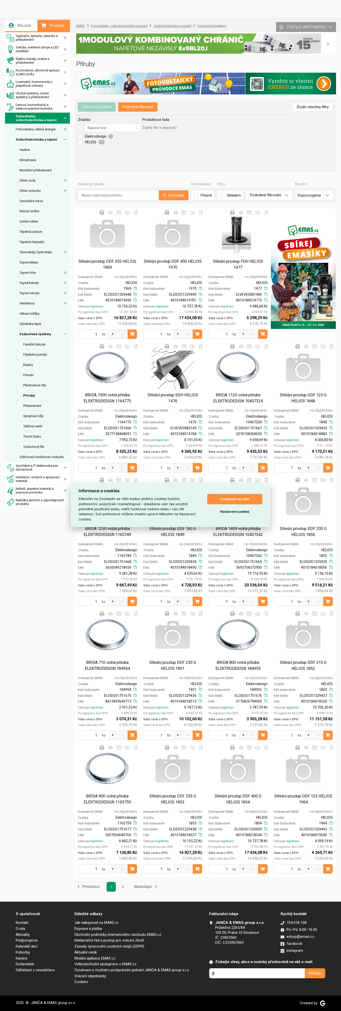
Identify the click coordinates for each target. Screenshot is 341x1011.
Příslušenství (32, 406)
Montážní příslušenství (35, 170)
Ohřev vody (27, 180)
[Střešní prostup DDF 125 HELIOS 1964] (303, 768)
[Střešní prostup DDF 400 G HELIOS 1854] (238, 768)
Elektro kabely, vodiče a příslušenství (32, 60)
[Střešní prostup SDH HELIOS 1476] (172, 367)
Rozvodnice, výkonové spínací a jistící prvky (37, 72)
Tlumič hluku (32, 436)
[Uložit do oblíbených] (119, 212)
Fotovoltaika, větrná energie (35, 129)
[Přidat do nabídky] (136, 212)
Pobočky (23, 952)
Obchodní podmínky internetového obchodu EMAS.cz (117, 934)
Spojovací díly (33, 416)
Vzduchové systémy (35, 334)
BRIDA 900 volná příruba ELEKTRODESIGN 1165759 (107, 799)
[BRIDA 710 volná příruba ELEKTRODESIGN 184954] (107, 634)
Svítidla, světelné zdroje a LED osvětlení (37, 49)
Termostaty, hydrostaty (35, 252)
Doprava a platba (88, 928)
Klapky (28, 365)
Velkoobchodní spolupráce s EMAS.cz (105, 964)
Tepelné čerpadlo (31, 242)
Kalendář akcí (26, 946)
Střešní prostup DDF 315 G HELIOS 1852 (303, 665)
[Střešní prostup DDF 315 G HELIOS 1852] (303, 634)
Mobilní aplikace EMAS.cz (95, 958)
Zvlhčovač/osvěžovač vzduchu (41, 457)
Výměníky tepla (30, 324)
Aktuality (23, 934)
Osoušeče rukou (31, 201)
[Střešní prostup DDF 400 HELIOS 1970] (172, 233)
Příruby (29, 395)
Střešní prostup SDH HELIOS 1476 (173, 398)
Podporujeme (27, 940)
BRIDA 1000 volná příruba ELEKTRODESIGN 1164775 (107, 398)
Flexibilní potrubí (35, 354)
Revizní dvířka (29, 211)
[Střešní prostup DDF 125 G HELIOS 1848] (303, 367)
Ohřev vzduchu (30, 191)
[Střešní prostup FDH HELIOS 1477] (238, 233)
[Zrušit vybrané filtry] (80, 128)
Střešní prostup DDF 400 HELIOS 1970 (173, 264)
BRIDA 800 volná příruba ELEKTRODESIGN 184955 (238, 665)
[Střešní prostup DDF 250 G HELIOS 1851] (172, 634)
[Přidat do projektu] (127, 212)
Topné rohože (29, 293)
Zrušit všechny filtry (313, 107)
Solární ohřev (28, 221)
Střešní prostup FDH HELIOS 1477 (238, 264)
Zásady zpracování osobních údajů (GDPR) (109, 946)
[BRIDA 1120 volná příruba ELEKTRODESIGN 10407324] (238, 367)
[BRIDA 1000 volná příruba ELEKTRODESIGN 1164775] (107, 367)
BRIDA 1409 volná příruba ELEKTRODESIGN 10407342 (238, 531)
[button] (328, 43)
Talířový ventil (32, 426)
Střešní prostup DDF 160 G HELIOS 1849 (172, 531)
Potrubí (28, 375)
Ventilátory (27, 303)
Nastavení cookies (234, 511)
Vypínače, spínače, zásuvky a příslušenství (37, 37)
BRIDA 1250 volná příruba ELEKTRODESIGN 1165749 (107, 531)
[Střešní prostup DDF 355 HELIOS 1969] (107, 233)
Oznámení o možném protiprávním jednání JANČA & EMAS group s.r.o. (132, 970)
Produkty (57, 25)
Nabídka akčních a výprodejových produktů (40, 502)
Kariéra (21, 958)
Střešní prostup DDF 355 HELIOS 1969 (107, 264)
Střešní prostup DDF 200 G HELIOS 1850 (303, 531)
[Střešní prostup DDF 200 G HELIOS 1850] (303, 501)
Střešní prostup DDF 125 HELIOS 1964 (303, 799)
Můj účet (24, 25)
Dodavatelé (25, 964)
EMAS (80, 26)
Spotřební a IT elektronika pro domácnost (37, 467)
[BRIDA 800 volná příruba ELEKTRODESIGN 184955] (238, 634)
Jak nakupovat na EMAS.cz (96, 922)
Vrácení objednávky (90, 976)
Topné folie (27, 272)
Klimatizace (27, 160)
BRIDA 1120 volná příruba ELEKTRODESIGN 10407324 (238, 398)
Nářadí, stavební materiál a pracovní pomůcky (35, 490)
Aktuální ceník (85, 952)
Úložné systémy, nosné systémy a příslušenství (32, 95)
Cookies (81, 982)
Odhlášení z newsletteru (35, 970)
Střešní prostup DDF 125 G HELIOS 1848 (303, 398)
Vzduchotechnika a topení (36, 139)
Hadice (24, 150)
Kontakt (22, 922)
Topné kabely (29, 283)
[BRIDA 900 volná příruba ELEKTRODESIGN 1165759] (107, 768)
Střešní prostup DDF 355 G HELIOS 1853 (172, 799)
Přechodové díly (34, 385)
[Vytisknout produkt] (102, 212)
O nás (20, 928)
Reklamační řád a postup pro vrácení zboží (109, 940)
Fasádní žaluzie (34, 344)
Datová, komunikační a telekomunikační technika (34, 106)
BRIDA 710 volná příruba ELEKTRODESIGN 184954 (107, 665)
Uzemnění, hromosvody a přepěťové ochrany (34, 83)
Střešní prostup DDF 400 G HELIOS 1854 (238, 799)
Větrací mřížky (29, 313)
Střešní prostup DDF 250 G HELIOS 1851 (172, 665)
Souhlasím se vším (234, 499)
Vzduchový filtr (33, 447)
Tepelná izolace (30, 232)
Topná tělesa (28, 262)
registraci (96, 306)
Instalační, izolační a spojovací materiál (38, 479)
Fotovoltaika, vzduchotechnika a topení (36, 118)
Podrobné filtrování (137, 107)
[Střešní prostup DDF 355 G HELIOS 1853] (172, 768)
